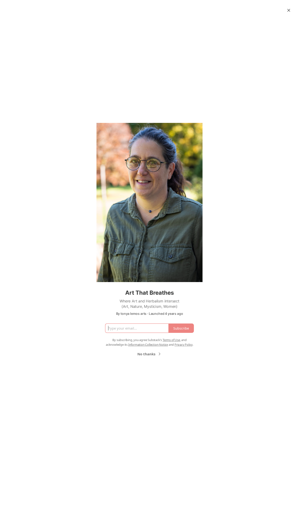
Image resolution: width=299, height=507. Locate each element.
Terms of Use (171, 340)
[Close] (288, 10)
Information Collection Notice (148, 344)
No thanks (146, 354)
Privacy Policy (183, 344)
